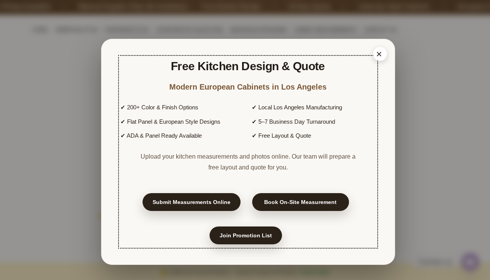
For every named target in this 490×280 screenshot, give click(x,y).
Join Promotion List (246, 235)
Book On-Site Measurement (300, 202)
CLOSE (380, 54)
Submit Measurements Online (191, 202)
